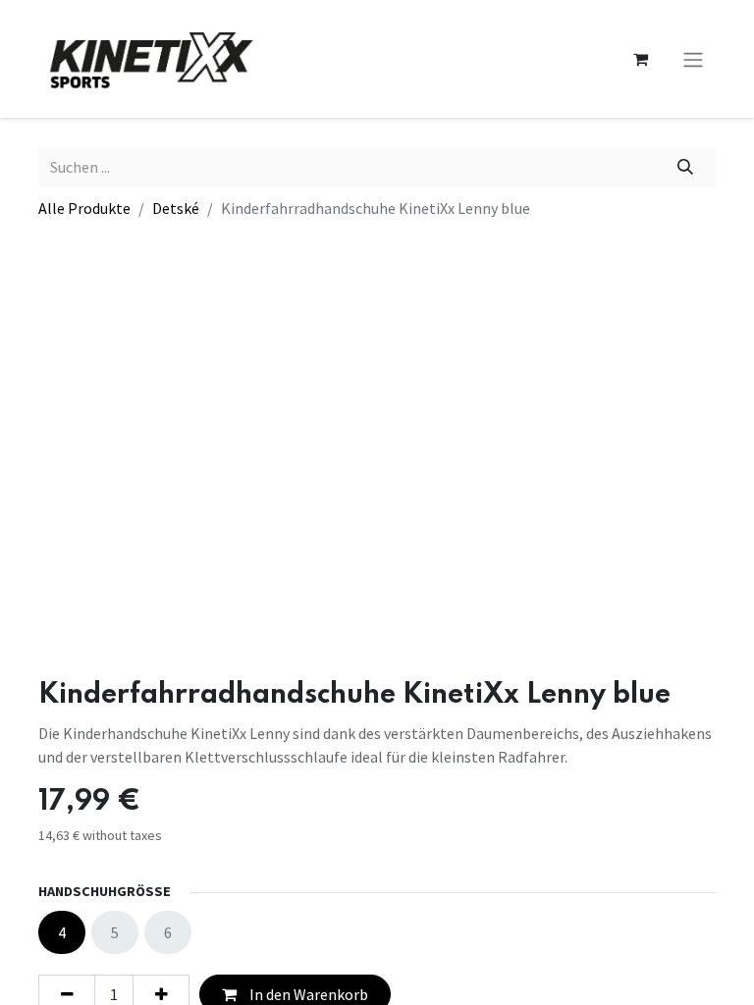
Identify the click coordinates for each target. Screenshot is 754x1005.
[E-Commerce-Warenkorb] (640, 58)
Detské (175, 208)
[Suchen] (686, 166)
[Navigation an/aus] (693, 58)
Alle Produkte (84, 208)
